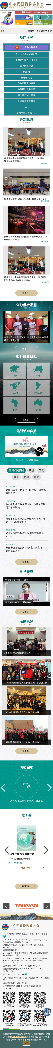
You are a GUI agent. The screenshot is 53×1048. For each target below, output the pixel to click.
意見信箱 (31, 974)
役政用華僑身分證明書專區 (33, 31)
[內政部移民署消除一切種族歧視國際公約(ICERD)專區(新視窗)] (32, 906)
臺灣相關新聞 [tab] (16, 470)
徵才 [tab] (36, 477)
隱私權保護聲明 (19, 1037)
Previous (7, 18)
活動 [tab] (41, 470)
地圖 (8, 936)
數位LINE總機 (47, 1012)
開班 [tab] (16, 477)
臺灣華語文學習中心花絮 (16, 580)
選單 (48, 4)
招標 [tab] (26, 477)
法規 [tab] (31, 470)
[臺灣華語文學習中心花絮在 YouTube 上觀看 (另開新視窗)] (26, 591)
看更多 (25, 293)
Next (45, 18)
